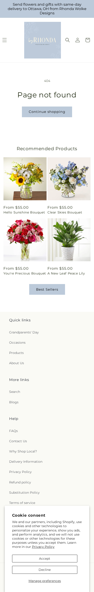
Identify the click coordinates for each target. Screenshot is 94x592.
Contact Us (18, 441)
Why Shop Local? (23, 451)
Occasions (17, 342)
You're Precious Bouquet (24, 273)
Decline (45, 570)
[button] (68, 40)
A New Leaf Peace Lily (66, 273)
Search (14, 392)
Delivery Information (25, 462)
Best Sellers (47, 289)
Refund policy (20, 482)
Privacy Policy (43, 547)
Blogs (13, 402)
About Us (16, 363)
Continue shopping (47, 111)
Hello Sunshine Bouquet (24, 212)
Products (16, 353)
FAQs (13, 431)
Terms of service (22, 503)
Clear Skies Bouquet (64, 212)
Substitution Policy (24, 492)
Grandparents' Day (24, 332)
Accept (44, 558)
